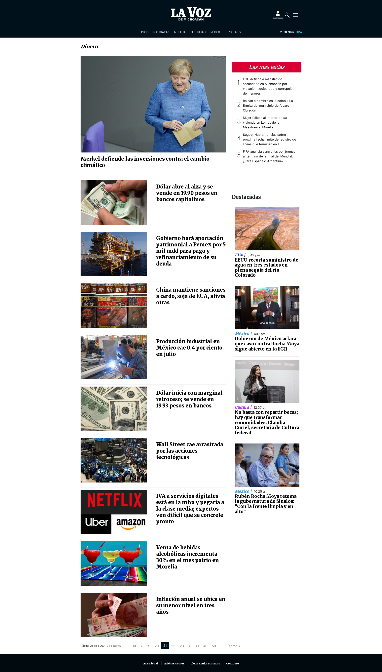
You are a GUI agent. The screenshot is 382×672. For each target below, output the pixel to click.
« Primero (113, 646)
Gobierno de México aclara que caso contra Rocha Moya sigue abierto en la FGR (267, 344)
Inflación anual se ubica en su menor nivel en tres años (190, 605)
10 (134, 646)
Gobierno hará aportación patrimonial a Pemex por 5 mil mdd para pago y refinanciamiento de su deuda (191, 251)
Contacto (232, 663)
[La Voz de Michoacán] (191, 14)
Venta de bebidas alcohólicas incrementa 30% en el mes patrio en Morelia (187, 557)
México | (244, 333)
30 (197, 646)
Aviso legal (150, 663)
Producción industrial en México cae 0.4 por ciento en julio (189, 347)
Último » (233, 646)
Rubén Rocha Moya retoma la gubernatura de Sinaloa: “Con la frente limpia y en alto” (265, 503)
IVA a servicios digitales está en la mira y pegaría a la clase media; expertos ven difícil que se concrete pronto (190, 509)
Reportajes (233, 32)
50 (214, 646)
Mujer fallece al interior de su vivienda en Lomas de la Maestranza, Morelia (265, 122)
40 (205, 646)
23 (182, 646)
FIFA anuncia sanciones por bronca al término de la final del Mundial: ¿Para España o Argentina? (269, 156)
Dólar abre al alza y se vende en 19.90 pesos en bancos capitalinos (186, 193)
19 (148, 646)
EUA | (240, 255)
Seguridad (198, 32)
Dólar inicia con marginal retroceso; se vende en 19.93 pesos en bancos (189, 399)
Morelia (180, 32)
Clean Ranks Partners (205, 663)
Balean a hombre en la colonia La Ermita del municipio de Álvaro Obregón (268, 105)
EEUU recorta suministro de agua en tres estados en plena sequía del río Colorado (266, 267)
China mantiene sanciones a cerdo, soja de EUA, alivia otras (190, 296)
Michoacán (161, 32)
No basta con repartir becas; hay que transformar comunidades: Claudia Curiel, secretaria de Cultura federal (267, 422)
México (215, 32)
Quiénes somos (174, 663)
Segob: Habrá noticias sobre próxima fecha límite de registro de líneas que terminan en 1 (269, 139)
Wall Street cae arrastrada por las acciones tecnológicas (189, 450)
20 (157, 646)
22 (173, 646)
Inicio (145, 32)
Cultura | (243, 407)
